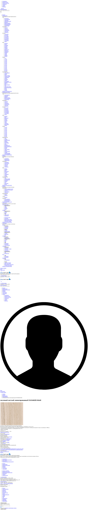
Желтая (5, 118)
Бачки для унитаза (7, 263)
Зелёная (5, 119)
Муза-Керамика (7, 145)
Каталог (3, 14)
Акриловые (6, 226)
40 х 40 (5, 65)
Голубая (5, 172)
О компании (4, 1)
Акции (3, 5)
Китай (5, 88)
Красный (6, 50)
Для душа (6, 249)
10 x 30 (5, 128)
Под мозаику (6, 111)
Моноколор (6, 39)
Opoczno (5, 195)
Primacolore (6, 183)
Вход (1, 269)
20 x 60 (5, 61)
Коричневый (6, 49)
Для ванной (6, 29)
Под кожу (6, 108)
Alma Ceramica (7, 149)
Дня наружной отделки (8, 189)
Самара (3, 495)
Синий (5, 54)
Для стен (6, 28)
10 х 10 (5, 127)
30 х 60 (5, 134)
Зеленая (5, 176)
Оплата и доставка (5, 3)
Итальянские (6, 253)
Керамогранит (4, 15)
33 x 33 (5, 64)
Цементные (6, 215)
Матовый (6, 22)
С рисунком (6, 40)
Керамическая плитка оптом (7, 472)
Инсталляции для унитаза (8, 264)
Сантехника (4, 223)
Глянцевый (6, 20)
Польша (5, 147)
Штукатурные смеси (8, 219)
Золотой (5, 48)
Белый (5, 44)
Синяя (5, 122)
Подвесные (6, 244)
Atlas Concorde (7, 72)
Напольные (6, 243)
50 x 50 (5, 68)
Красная (5, 120)
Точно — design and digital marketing (6, 483)
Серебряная (6, 174)
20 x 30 (5, 130)
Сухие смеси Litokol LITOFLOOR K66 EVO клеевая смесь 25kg (11, 449)
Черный (5, 56)
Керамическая (6, 159)
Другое (3, 294)
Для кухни (6, 31)
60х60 (8, 442)
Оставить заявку (3, 392)
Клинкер (4, 186)
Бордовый (6, 45)
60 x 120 (5, 70)
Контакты (4, 6)
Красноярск (4, 500)
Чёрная (5, 125)
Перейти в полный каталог (7, 91)
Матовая (5, 96)
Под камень (6, 36)
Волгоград (4, 491)
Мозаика (3, 155)
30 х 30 (5, 62)
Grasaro (5, 78)
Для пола (6, 27)
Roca (5, 235)
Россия (5, 89)
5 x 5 (5, 58)
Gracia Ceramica (7, 75)
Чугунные (6, 228)
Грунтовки (6, 218)
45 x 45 (5, 67)
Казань (3, 493)
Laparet (5, 80)
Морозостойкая (7, 97)
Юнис (5, 209)
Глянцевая (6, 95)
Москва (3, 488)
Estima (5, 74)
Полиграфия (4, 460)
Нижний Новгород (5, 494)
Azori (5, 138)
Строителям (6, 298)
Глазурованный (7, 19)
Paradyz (5, 194)
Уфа (3, 497)
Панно (5, 41)
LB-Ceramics (6, 81)
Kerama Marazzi (7, 84)
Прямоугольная (7, 231)
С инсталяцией (7, 245)
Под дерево (6, 107)
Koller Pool (6, 234)
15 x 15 (5, 129)
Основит (6, 208)
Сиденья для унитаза (8, 265)
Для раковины (6, 250)
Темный (5, 55)
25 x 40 (5, 132)
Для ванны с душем (7, 248)
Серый (5, 53)
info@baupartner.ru (3, 9)
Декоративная (6, 160)
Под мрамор (6, 38)
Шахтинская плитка (7, 87)
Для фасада (6, 32)
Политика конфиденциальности (8, 461)
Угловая (5, 230)
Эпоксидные (6, 214)
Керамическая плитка (6, 92)
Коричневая (6, 171)
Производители (5, 2)
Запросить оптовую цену (4, 432)
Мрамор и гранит (6, 440)
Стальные (6, 227)
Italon (5, 83)
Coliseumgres (6, 77)
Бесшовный (6, 18)
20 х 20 (5, 60)
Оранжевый (6, 51)
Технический (6, 25)
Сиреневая (6, 123)
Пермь (3, 496)
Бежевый (6, 43)
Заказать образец (3, 268)
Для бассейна (6, 163)
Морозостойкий (7, 23)
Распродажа (4, 473)
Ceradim (5, 152)
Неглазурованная (7, 98)
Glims (5, 206)
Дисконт (3, 474)
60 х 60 (5, 69)
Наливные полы (7, 217)
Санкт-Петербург (5, 489)
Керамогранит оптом (6, 471)
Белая (5, 117)
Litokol (5, 207)
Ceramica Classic (7, 76)
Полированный (7, 24)
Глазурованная (7, 199)
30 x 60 (5, 63)
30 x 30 (5, 133)
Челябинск (4, 499)
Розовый (5, 52)
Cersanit (5, 73)
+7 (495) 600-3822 (3, 275)
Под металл (6, 37)
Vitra (5, 85)
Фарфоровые (6, 237)
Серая (5, 121)
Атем (5, 143)
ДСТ (5, 182)
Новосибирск (4, 501)
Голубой (5, 46)
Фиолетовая (6, 124)
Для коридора (6, 30)
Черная (5, 168)
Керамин (6, 144)
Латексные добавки (7, 221)
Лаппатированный (7, 21)
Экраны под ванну (7, 262)
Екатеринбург (4, 498)
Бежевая (5, 116)
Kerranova (6, 79)
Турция (5, 90)
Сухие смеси (4, 202)
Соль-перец (6, 34)
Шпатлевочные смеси (8, 220)
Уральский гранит (7, 86)
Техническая (6, 99)
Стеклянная (6, 158)
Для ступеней (6, 191)
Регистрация (2, 391)
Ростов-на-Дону (5, 492)
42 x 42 (5, 66)
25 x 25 (5, 131)
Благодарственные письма (7, 459)
